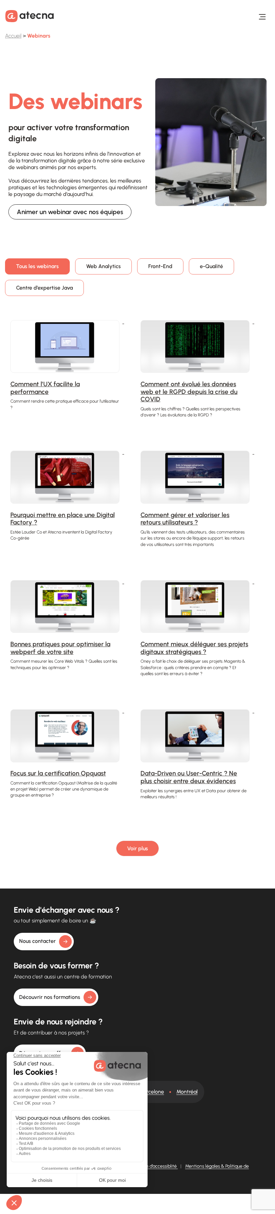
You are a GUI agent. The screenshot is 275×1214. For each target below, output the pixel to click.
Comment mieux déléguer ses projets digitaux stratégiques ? (194, 648)
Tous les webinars (37, 266)
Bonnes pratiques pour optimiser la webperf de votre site (60, 648)
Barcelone (152, 1092)
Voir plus (137, 848)
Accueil (13, 36)
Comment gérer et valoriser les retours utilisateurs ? (185, 518)
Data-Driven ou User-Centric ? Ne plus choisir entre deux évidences (189, 777)
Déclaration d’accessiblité (151, 1166)
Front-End (160, 266)
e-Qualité (211, 266)
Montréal (187, 1092)
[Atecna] (29, 16)
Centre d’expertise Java (44, 288)
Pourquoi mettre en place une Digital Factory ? (62, 518)
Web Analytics (103, 266)
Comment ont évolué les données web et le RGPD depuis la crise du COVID (189, 391)
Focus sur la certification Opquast (58, 773)
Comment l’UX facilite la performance (45, 388)
